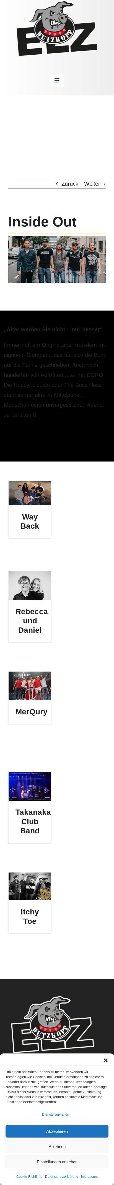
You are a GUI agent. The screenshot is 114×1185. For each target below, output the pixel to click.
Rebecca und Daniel (31, 620)
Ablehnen (57, 1146)
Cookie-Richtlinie (29, 1177)
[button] (105, 1060)
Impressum (89, 1177)
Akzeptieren (57, 1131)
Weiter (92, 184)
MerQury (31, 711)
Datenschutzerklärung (61, 1177)
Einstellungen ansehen (57, 1161)
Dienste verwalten (55, 1114)
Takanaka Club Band (33, 821)
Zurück (69, 184)
